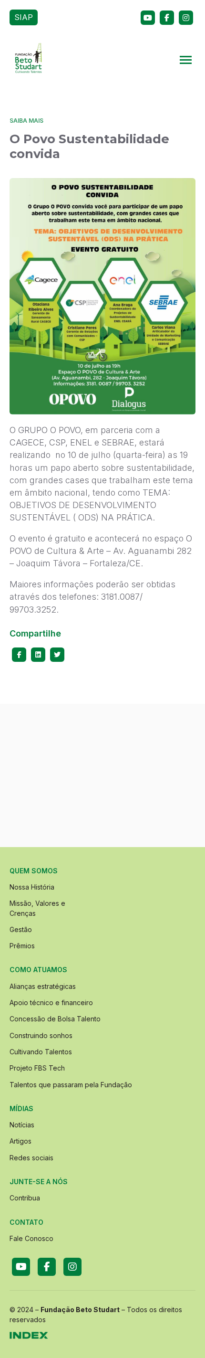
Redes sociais (31, 1158)
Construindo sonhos (41, 1035)
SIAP (23, 17)
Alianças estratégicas (43, 986)
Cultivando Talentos (41, 1052)
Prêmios (22, 946)
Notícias (22, 1125)
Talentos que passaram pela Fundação (71, 1085)
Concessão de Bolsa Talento (55, 1019)
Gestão (21, 929)
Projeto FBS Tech (37, 1068)
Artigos (20, 1141)
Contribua (25, 1198)
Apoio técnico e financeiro (51, 1002)
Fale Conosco (31, 1238)
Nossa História (32, 887)
